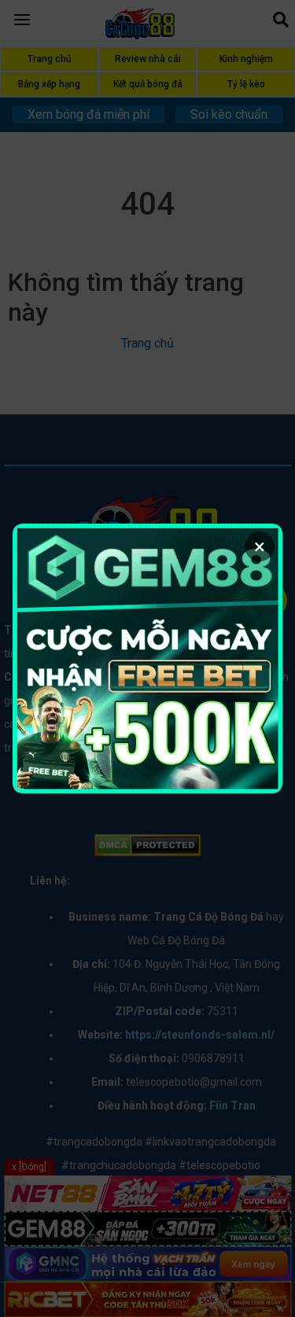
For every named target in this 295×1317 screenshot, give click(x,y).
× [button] (259, 546)
